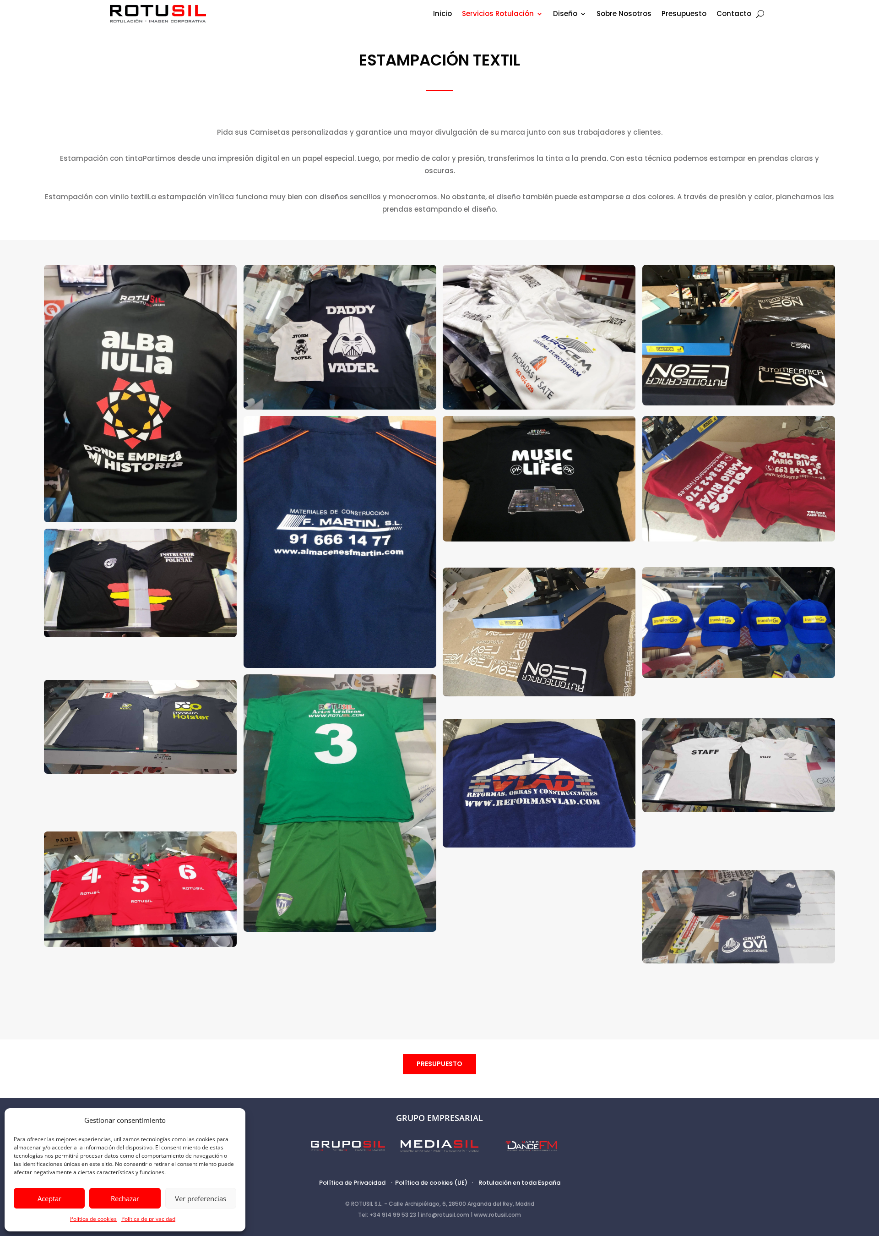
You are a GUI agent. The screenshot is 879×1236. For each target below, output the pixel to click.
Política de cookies (93, 1219)
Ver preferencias (200, 1198)
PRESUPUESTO (439, 1063)
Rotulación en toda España (519, 1182)
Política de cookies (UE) (431, 1182)
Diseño (565, 14)
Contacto (733, 14)
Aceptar (49, 1198)
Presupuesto (684, 14)
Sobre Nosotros (624, 14)
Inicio (442, 14)
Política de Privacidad (352, 1182)
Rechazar (125, 1198)
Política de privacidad (148, 1219)
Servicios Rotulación (498, 14)
